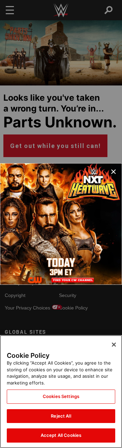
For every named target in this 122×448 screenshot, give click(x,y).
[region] (61, 391)
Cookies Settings (61, 396)
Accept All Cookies (61, 435)
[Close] (113, 344)
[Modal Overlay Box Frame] (61, 224)
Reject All (61, 416)
